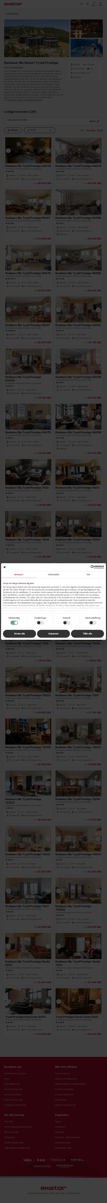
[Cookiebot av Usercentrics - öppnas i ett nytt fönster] (92, 567)
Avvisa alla (19, 634)
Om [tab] (88, 574)
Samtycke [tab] (18, 574)
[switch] (40, 623)
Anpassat (53, 634)
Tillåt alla (87, 634)
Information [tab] (53, 574)
